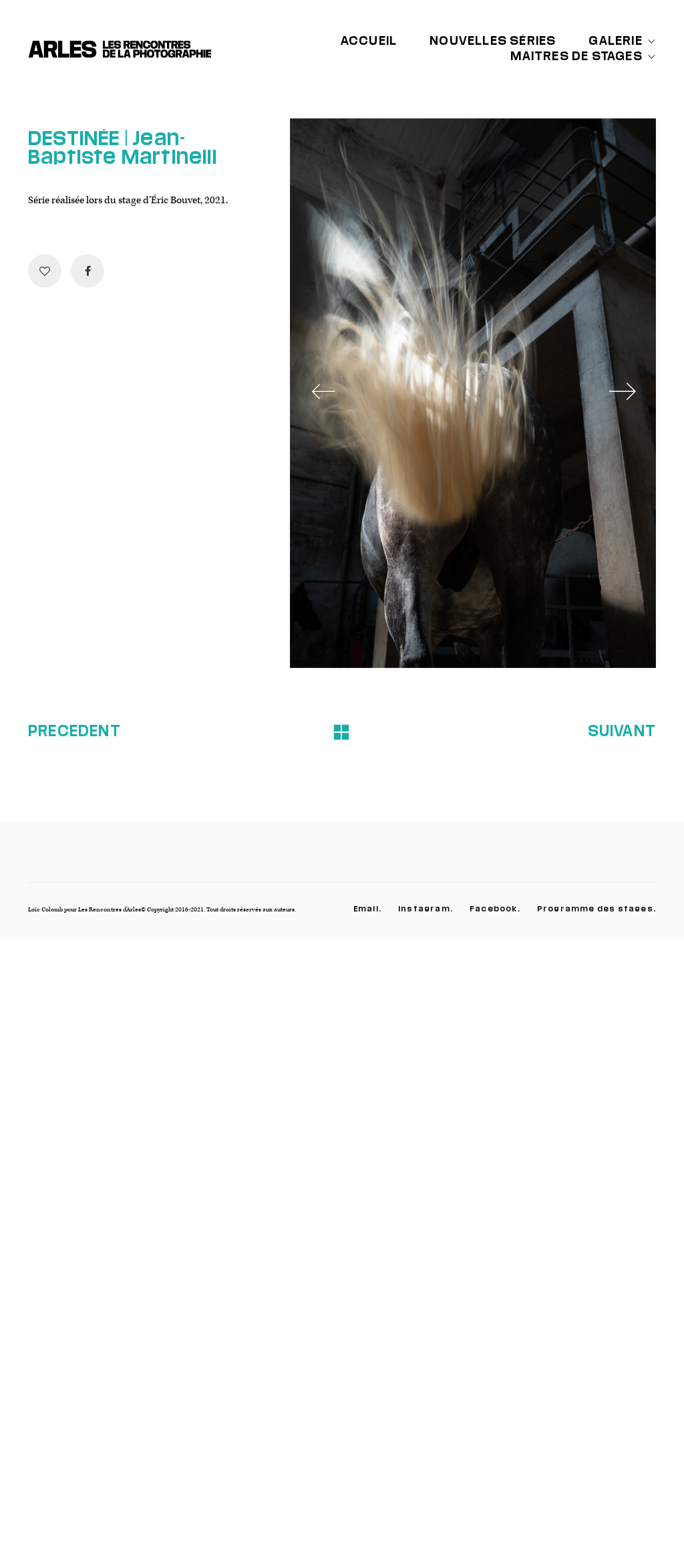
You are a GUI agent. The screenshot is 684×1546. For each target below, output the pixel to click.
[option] (473, 393)
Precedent (74, 730)
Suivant (622, 730)
